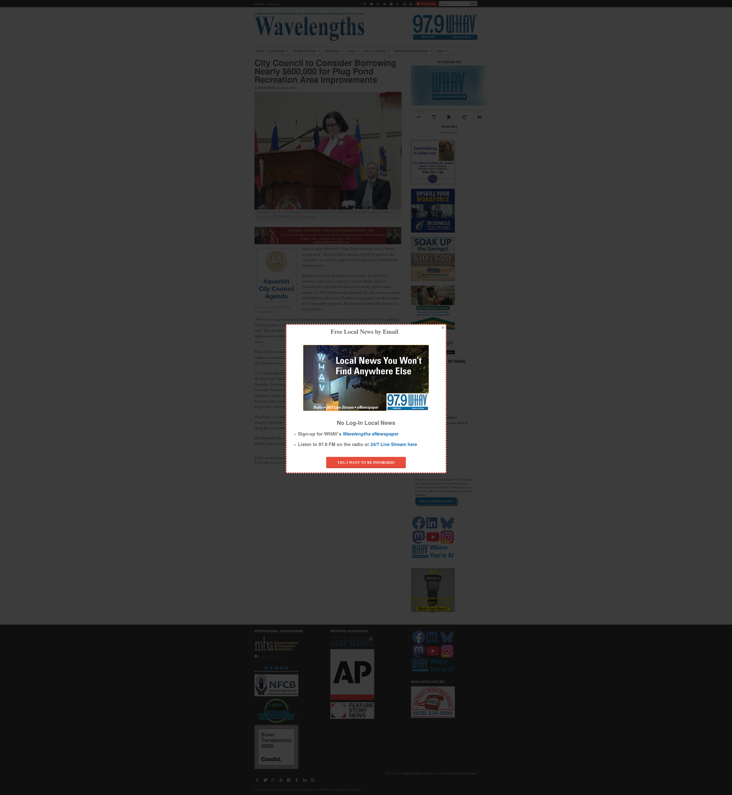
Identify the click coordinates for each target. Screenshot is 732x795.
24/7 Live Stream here (393, 444)
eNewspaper (371, 433)
